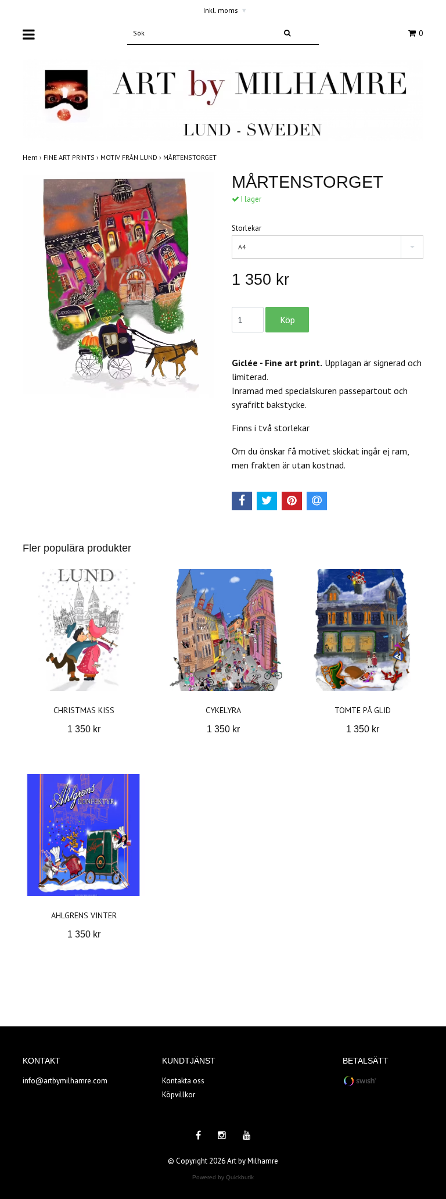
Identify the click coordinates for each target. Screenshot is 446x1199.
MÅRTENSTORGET (190, 157)
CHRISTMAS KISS (83, 710)
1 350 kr (83, 729)
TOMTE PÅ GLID (362, 710)
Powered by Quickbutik (223, 1177)
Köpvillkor (178, 1095)
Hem (33, 157)
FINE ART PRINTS (72, 157)
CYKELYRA (223, 710)
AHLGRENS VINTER (84, 915)
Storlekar (246, 228)
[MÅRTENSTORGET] (118, 287)
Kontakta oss (183, 1081)
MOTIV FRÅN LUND (131, 157)
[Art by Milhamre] (223, 100)
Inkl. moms (224, 10)
